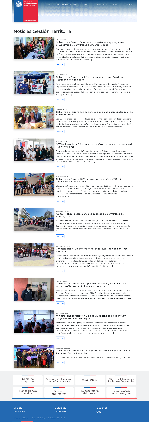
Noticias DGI (128, 4)
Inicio (49, 4)
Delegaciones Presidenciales (107, 4)
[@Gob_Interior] (100, 411)
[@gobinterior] (98, 411)
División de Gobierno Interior (67, 4)
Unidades (86, 4)
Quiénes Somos (19, 411)
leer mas (60, 64)
